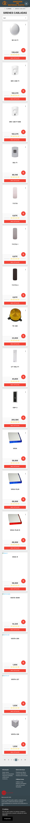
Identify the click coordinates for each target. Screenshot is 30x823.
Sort (4, 18)
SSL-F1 (15, 162)
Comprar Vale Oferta (21, 774)
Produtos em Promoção (22, 775)
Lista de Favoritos (20, 785)
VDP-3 (15, 407)
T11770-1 (15, 244)
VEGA (15, 448)
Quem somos (5, 772)
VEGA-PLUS (15, 489)
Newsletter (18, 787)
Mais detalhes (15, 58)
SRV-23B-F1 (15, 81)
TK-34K (15, 326)
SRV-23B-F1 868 (15, 122)
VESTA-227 (15, 679)
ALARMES (8, 8)
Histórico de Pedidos (21, 783)
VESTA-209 (15, 638)
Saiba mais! (5, 814)
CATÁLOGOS (5, 777)
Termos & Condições (7, 775)
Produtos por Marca (21, 772)
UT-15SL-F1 (15, 367)
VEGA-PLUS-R (15, 530)
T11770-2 (15, 285)
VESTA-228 (15, 734)
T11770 (15, 203)
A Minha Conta (19, 782)
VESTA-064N (15, 598)
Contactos (4, 779)
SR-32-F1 (15, 40)
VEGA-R (15, 557)
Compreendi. (7, 818)
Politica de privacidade (8, 774)
